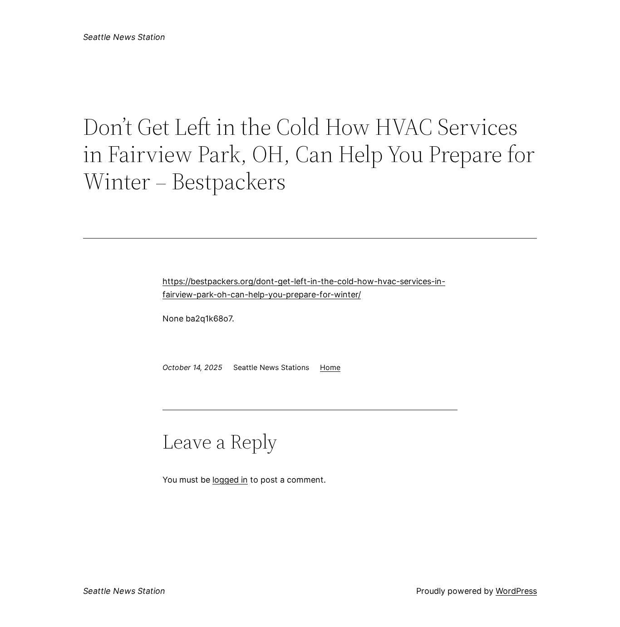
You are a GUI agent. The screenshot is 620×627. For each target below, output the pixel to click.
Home (330, 367)
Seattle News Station (124, 37)
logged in (230, 479)
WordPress (516, 591)
